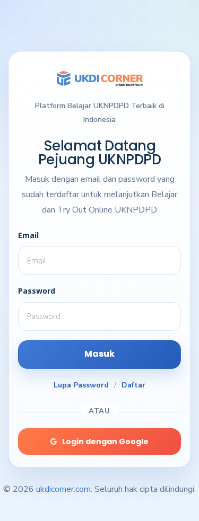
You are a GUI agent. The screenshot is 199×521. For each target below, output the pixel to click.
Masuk (99, 354)
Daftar (133, 385)
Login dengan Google (105, 441)
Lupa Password (81, 385)
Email (28, 235)
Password (36, 291)
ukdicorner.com (63, 489)
